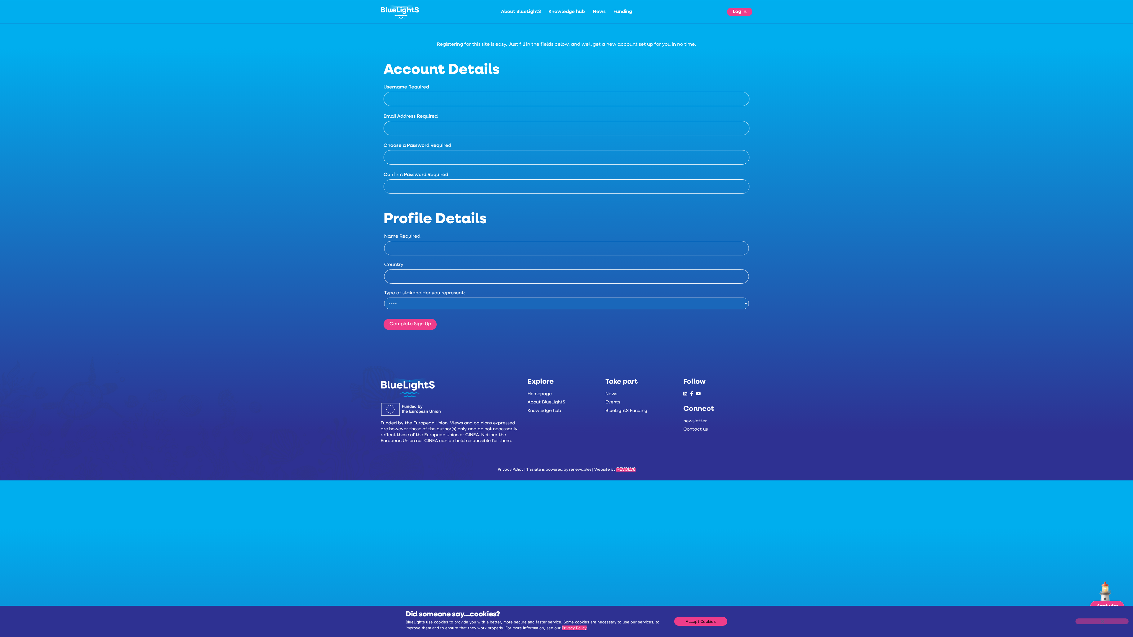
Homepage (540, 394)
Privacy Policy (510, 470)
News (599, 11)
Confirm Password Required (416, 175)
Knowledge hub (567, 11)
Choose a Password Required (417, 145)
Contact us (695, 429)
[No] (1102, 621)
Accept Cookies (701, 621)
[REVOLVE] (626, 470)
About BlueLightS (521, 11)
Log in (739, 11)
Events (612, 402)
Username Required (406, 87)
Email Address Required (411, 116)
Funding (622, 11)
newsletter (695, 421)
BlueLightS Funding (626, 411)
